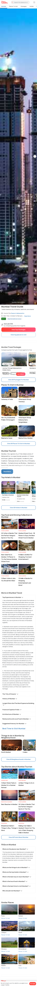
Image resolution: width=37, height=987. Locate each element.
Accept (32, 984)
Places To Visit (13, 6)
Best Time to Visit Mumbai (13, 728)
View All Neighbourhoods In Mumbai (18, 759)
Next (35, 156)
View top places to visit (18, 335)
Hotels (32, 6)
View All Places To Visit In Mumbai (18, 443)
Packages (24, 6)
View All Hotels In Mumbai (18, 508)
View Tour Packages (18, 330)
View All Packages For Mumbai (18, 380)
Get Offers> (20, 374)
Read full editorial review (14, 319)
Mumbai (3, 6)
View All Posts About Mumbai (18, 837)
